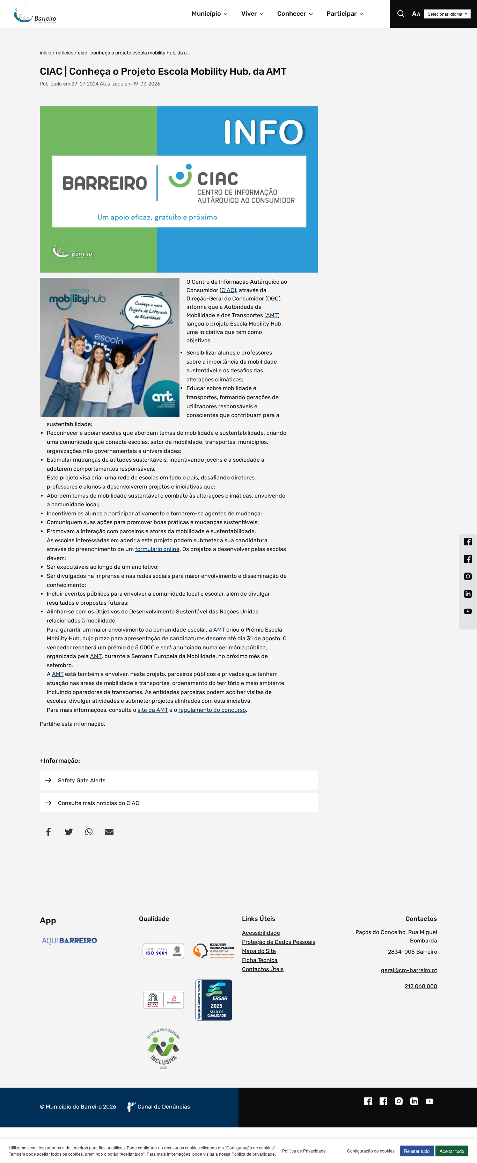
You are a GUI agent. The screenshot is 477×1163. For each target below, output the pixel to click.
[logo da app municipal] (88, 941)
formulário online (157, 549)
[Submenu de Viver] (264, 14)
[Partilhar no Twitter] (69, 831)
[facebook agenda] (383, 1104)
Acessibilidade (261, 933)
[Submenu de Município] (228, 14)
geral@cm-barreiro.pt (409, 970)
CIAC (227, 290)
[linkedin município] (414, 1104)
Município (206, 13)
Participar (341, 13)
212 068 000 (421, 986)
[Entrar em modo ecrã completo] (179, 189)
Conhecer (291, 13)
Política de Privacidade (304, 1151)
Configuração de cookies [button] (371, 1151)
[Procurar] (401, 14)
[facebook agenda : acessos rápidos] (468, 559)
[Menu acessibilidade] (416, 14)
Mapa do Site (259, 951)
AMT (272, 315)
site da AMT (153, 710)
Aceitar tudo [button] (452, 1151)
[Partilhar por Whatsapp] (89, 831)
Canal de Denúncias (164, 1106)
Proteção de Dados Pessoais (278, 942)
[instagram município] (398, 1104)
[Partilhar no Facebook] (48, 831)
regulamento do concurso (212, 710)
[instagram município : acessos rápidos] (468, 576)
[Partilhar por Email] (109, 831)
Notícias (64, 53)
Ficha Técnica (260, 960)
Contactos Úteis (263, 969)
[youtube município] (429, 1104)
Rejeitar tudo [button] (417, 1151)
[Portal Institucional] (65, 14)
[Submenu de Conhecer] (314, 14)
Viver (249, 13)
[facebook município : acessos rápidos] (468, 541)
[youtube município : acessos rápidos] (468, 611)
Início (45, 53)
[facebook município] (368, 1104)
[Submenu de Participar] (364, 14)
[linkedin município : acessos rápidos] (468, 594)
